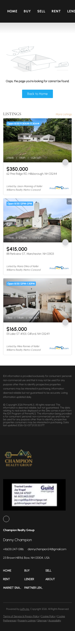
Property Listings (27, 620)
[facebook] (6, 519)
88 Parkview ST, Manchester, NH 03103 (30, 254)
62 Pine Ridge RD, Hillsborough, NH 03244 (31, 174)
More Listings (64, 114)
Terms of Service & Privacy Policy (21, 616)
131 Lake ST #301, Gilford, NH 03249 (28, 334)
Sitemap (42, 620)
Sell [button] (41, 11)
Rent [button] (56, 11)
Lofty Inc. (25, 609)
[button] (13, 570)
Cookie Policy (48, 616)
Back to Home (37, 94)
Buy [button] (27, 11)
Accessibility (54, 620)
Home (12, 11)
